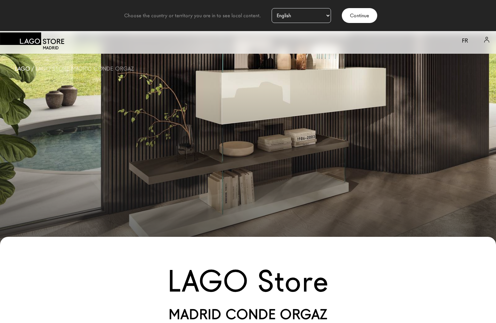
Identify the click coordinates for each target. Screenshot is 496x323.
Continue (359, 15)
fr (465, 41)
